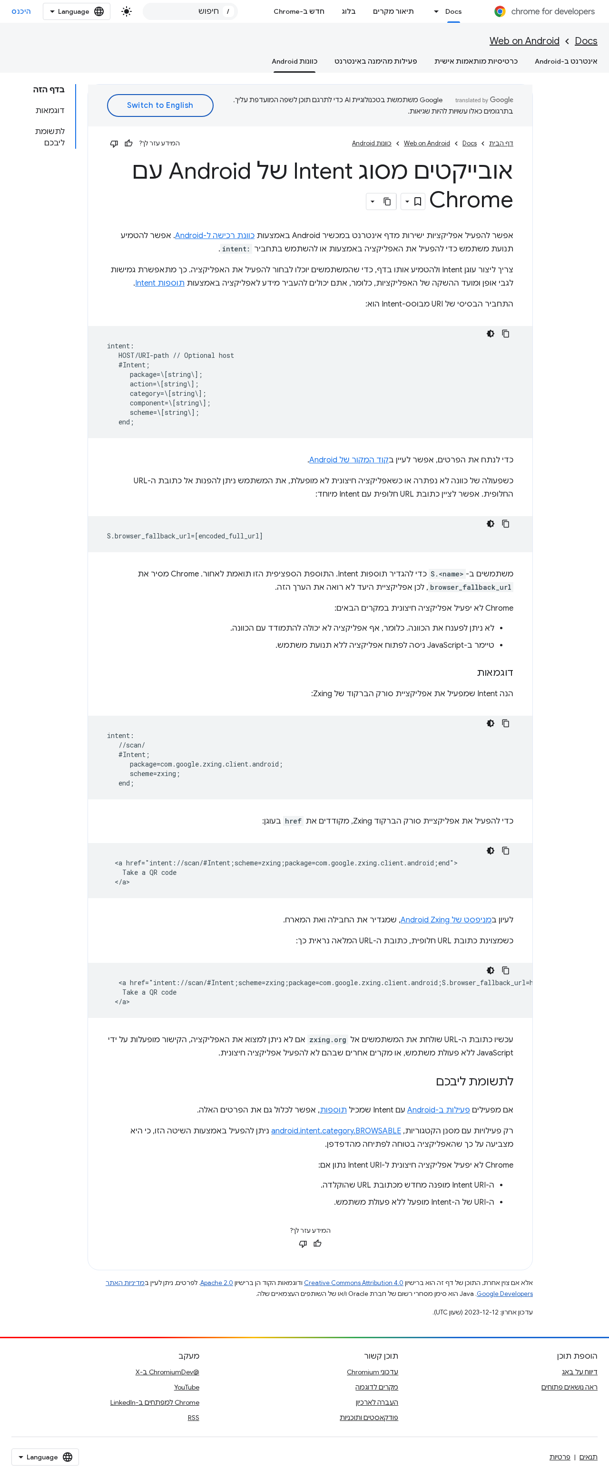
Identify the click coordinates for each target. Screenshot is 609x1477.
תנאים (589, 1457)
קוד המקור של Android (349, 460)
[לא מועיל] (114, 143)
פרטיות (560, 1457)
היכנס (21, 11)
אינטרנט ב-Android (566, 61)
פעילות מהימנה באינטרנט (375, 61)
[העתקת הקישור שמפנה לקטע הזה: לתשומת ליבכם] (426, 1082)
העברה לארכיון (377, 1402)
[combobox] (190, 11)
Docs (453, 11)
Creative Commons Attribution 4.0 (353, 1283)
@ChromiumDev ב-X (167, 1372)
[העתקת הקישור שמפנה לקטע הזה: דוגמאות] (467, 673)
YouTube (186, 1387)
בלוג (349, 11)
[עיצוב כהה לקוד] (490, 333)
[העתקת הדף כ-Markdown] (387, 201)
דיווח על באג (580, 1372)
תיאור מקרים (393, 11)
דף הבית (501, 143)
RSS (193, 1417)
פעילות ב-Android (438, 1110)
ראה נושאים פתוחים (569, 1387)
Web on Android (525, 41)
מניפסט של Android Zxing (446, 920)
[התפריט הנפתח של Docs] (433, 11)
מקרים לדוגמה (376, 1387)
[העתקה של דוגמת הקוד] (505, 333)
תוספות (333, 1110)
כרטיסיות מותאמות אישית (476, 61)
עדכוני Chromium (372, 1372)
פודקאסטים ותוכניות (369, 1417)
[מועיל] (128, 143)
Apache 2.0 (216, 1283)
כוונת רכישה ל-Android (215, 235)
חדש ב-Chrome (299, 11)
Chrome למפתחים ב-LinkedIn (154, 1402)
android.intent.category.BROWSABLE (336, 1131)
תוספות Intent (160, 283)
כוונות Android (294, 61)
